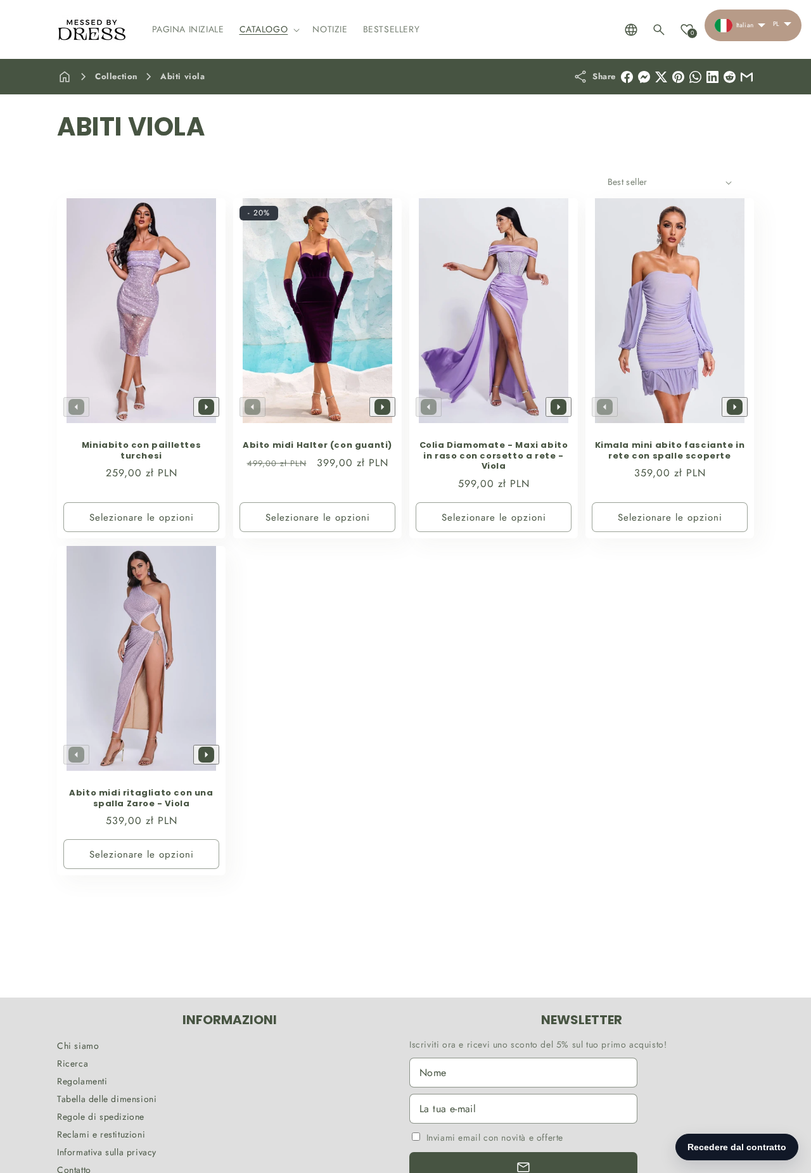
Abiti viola (182, 76)
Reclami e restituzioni (101, 1134)
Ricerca (72, 1063)
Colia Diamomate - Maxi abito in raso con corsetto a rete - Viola (493, 456)
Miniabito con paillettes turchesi (141, 451)
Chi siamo (78, 1045)
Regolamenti (82, 1081)
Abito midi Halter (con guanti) (317, 445)
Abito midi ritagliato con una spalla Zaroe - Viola (141, 798)
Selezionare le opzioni (141, 517)
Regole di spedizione (100, 1116)
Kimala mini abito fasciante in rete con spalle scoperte (670, 451)
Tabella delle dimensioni (106, 1099)
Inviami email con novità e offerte (494, 1137)
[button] (268, 29)
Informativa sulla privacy (106, 1152)
